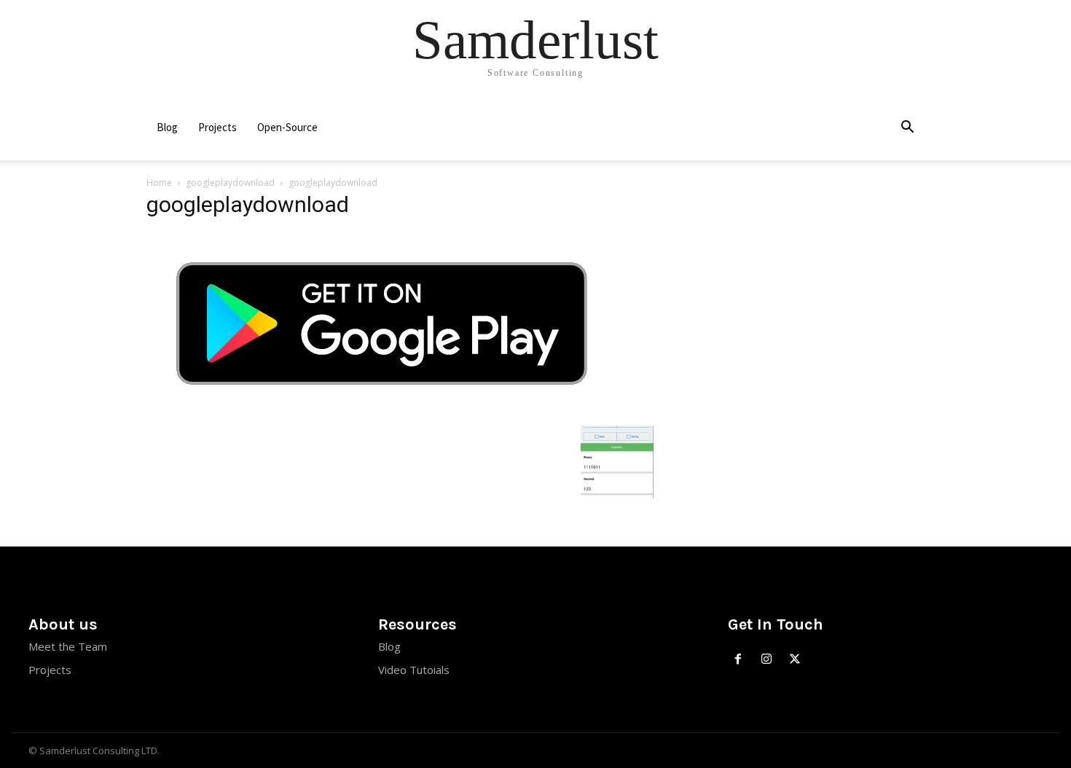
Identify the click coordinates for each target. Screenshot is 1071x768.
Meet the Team (67, 646)
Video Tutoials (414, 669)
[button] (907, 129)
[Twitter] (795, 659)
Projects (217, 127)
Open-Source (287, 127)
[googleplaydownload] (381, 410)
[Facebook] (738, 659)
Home (159, 182)
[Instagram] (766, 659)
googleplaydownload (230, 182)
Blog (167, 127)
